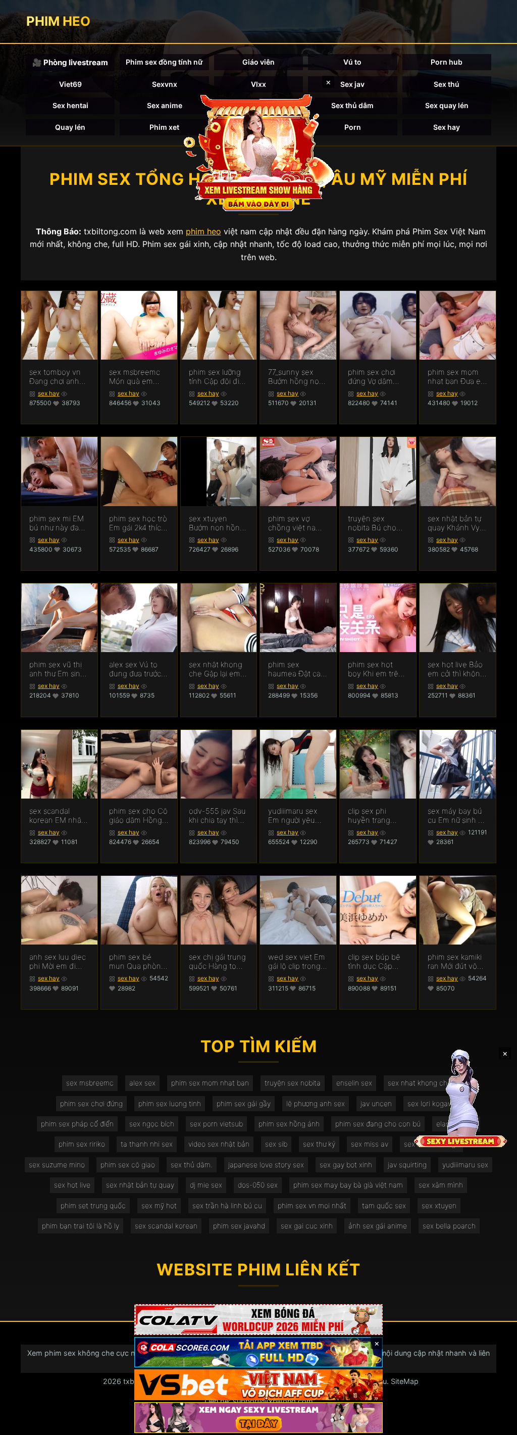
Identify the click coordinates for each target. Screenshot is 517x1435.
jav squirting (407, 1164)
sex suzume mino (57, 1164)
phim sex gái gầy (244, 1103)
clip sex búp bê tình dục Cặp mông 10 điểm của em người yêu (374, 962)
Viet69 (70, 84)
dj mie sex (206, 1184)
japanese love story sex (266, 1164)
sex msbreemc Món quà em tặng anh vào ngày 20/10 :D (134, 377)
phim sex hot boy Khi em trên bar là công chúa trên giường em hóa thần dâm (376, 669)
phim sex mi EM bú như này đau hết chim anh (56, 523)
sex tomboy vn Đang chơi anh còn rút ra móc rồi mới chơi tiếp (56, 377)
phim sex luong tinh (169, 1103)
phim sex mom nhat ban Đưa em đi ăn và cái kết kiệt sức (457, 377)
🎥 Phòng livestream (70, 62)
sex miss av (369, 1144)
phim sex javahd (239, 1225)
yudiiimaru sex (465, 1164)
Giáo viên (258, 62)
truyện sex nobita (293, 1082)
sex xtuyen (439, 1205)
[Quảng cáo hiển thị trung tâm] (258, 151)
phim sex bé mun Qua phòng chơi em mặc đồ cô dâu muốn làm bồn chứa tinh (137, 962)
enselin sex (354, 1082)
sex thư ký (319, 1144)
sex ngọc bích (151, 1123)
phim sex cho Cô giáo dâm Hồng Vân (138, 816)
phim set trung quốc (93, 1205)
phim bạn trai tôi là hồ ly (80, 1225)
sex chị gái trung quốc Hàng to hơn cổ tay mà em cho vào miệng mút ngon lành (217, 962)
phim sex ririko (82, 1144)
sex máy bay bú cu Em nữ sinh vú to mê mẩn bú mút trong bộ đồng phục (457, 816)
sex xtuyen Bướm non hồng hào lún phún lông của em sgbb (216, 523)
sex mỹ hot (159, 1205)
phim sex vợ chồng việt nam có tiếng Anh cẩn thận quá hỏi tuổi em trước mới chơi (297, 523)
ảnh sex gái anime (377, 1225)
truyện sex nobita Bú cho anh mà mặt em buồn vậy (375, 523)
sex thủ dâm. (192, 1164)
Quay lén (70, 127)
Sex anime (164, 105)
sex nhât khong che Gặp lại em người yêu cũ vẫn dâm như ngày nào (218, 669)
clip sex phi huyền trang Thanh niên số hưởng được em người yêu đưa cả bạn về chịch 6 (377, 816)
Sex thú (446, 84)
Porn (352, 127)
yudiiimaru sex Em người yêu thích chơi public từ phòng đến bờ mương (297, 816)
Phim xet (164, 127)
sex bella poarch (449, 1225)
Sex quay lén (447, 105)
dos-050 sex (258, 1184)
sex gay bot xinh (346, 1164)
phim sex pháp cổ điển (77, 1123)
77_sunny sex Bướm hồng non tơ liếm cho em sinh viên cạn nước (296, 377)
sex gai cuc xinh (307, 1225)
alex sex (142, 1082)
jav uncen (376, 1103)
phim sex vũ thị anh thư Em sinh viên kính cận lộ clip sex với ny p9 (58, 669)
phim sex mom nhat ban (210, 1082)
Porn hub (446, 62)
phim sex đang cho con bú (378, 1123)
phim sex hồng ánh (289, 1123)
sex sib (276, 1144)
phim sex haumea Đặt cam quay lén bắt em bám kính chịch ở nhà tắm (297, 669)
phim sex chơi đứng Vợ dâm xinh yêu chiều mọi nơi (373, 377)
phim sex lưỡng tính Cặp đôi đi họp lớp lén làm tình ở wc (215, 377)
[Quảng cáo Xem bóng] (258, 1319)
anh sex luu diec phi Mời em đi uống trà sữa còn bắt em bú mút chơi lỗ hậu (58, 962)
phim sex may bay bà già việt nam (348, 1184)
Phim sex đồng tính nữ (164, 62)
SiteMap (405, 1381)
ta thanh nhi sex (147, 1144)
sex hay (49, 393)
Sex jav (352, 84)
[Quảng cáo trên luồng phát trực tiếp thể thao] (258, 1417)
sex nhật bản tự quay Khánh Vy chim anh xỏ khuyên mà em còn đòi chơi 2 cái (454, 523)
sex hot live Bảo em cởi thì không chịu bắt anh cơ (456, 669)
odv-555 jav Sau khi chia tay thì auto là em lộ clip (218, 816)
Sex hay (446, 127)
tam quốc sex (384, 1205)
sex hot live (72, 1184)
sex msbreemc (90, 1082)
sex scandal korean (166, 1225)
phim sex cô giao (127, 1164)
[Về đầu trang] (495, 1423)
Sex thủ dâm (352, 105)
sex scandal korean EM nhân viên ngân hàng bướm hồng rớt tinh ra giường (57, 816)
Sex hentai (70, 105)
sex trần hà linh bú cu (227, 1205)
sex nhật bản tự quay (140, 1184)
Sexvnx (164, 84)
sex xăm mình (441, 1184)
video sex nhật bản (218, 1144)
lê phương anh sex (315, 1103)
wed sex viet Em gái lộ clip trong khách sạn (296, 962)
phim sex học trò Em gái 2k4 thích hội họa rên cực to (138, 523)
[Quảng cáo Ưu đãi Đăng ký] (258, 1352)
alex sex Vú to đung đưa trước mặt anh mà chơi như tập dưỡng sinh (137, 669)
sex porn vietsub (216, 1123)
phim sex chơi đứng (91, 1103)
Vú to (352, 62)
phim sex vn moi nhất (312, 1205)
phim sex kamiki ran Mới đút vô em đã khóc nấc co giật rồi (455, 962)
